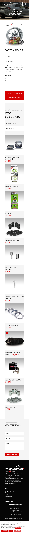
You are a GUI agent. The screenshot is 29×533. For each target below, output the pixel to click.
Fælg (10, 24)
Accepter (5, 530)
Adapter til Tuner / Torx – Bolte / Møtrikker (14, 297)
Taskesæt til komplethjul (12, 352)
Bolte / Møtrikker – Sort (12, 240)
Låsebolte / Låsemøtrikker (13, 380)
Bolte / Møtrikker (10, 407)
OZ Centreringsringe (11, 325)
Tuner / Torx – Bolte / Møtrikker (11, 268)
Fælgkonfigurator (10, 491)
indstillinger (18, 527)
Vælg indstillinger (14, 237)
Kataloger (7, 494)
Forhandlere (8, 496)
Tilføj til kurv (14, 154)
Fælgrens (8, 213)
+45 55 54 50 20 (15, 510)
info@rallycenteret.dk (16, 511)
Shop (6, 493)
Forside (6, 24)
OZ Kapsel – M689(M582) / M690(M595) (13, 158)
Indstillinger (17, 530)
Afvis (11, 530)
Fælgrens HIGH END (11, 186)
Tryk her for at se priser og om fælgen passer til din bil (15, 95)
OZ (13, 24)
